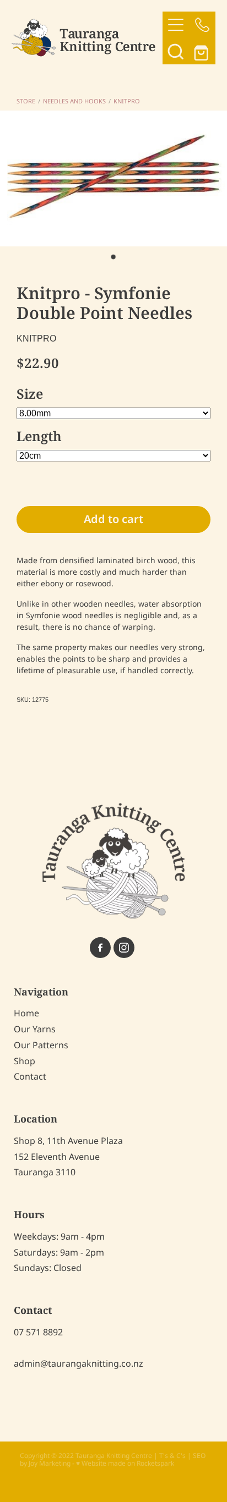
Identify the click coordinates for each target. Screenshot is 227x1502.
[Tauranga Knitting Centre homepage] (87, 37)
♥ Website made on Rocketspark (125, 1464)
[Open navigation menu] (176, 25)
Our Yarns (35, 1029)
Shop (24, 1061)
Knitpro (127, 102)
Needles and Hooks (74, 102)
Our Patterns (41, 1045)
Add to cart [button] (113, 520)
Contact (30, 1077)
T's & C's (172, 1456)
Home (26, 1013)
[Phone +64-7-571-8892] (202, 25)
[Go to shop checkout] (202, 51)
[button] (176, 51)
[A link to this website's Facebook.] (100, 947)
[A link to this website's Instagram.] (124, 947)
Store (26, 102)
